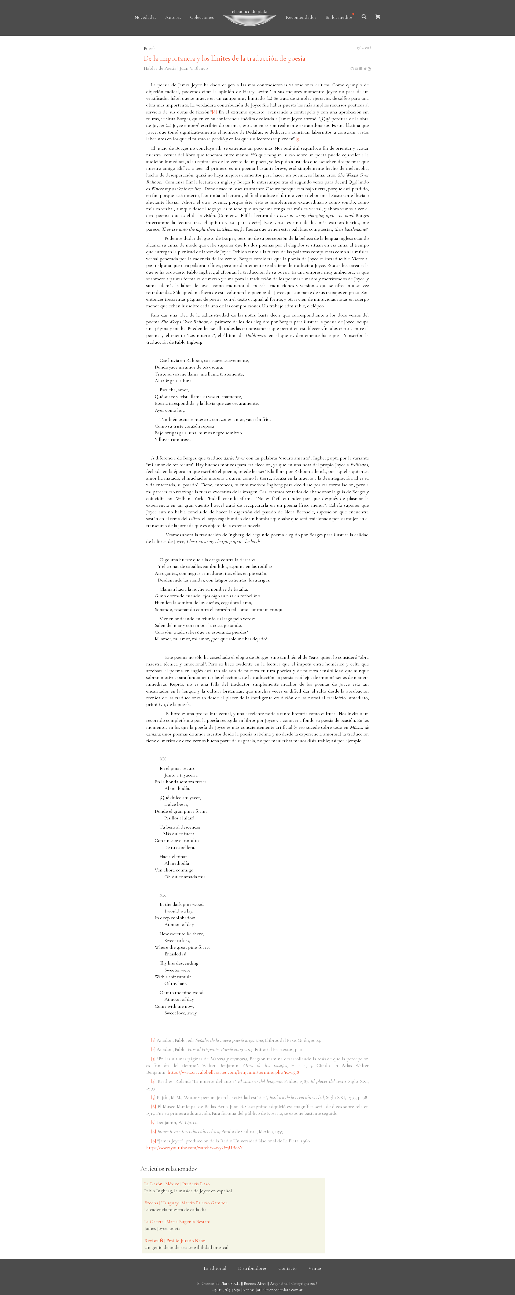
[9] (298, 139)
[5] (153, 1097)
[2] (153, 1049)
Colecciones (202, 17)
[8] (214, 112)
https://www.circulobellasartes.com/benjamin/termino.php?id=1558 (233, 1072)
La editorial (215, 1268)
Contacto (287, 1268)
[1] (153, 1040)
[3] (153, 1059)
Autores (173, 17)
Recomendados (301, 17)
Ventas (315, 1268)
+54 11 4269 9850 (226, 1289)
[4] (153, 1081)
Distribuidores (252, 1268)
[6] (153, 1106)
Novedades (145, 17)
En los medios (338, 17)
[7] (153, 1122)
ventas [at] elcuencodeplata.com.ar (273, 1289)
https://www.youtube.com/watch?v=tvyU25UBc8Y (194, 1147)
